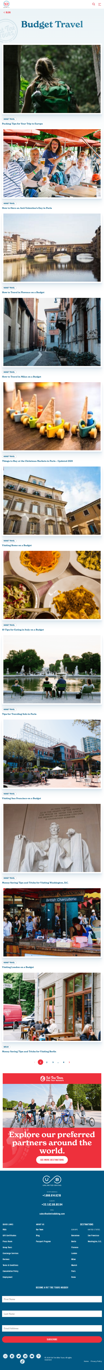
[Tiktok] (22, 1361)
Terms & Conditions (10, 1265)
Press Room (7, 1241)
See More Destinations (52, 1159)
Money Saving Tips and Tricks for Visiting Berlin (29, 1051)
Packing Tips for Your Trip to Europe (22, 123)
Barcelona (75, 1235)
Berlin (6, 1047)
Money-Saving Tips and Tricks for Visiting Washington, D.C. (35, 882)
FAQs (4, 1229)
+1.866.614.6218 (52, 1195)
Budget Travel (9, 119)
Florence (74, 1247)
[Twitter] (18, 1356)
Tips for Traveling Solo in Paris (19, 714)
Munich (74, 1265)
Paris (73, 1271)
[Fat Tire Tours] (6, 4)
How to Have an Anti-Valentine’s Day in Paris (27, 208)
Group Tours (7, 1247)
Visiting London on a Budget (18, 967)
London (74, 1253)
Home (86, 1361)
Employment (7, 1277)
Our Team (39, 1229)
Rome (73, 1277)
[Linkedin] (25, 1356)
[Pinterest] (38, 1356)
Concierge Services (10, 1253)
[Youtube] (32, 1356)
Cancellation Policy (10, 1271)
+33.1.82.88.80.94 (52, 1204)
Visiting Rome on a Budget (17, 545)
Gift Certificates (9, 1235)
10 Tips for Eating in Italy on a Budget (23, 629)
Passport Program (43, 1241)
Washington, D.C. (95, 1241)
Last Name (52, 1307)
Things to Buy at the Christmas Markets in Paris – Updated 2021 (37, 461)
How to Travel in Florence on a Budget (23, 292)
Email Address (52, 1322)
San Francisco (93, 1235)
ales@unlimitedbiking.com (52, 1213)
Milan (73, 1259)
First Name (52, 1293)
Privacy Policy (96, 1361)
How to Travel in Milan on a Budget (21, 376)
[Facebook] (12, 1356)
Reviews (6, 1259)
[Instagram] (5, 1356)
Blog (38, 1235)
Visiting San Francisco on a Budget (21, 798)
